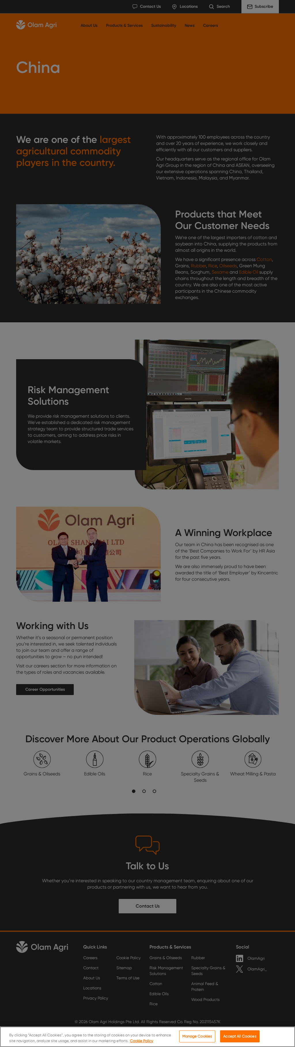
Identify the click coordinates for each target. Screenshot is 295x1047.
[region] (147, 1037)
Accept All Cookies (239, 1036)
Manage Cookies (197, 1036)
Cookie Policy (141, 1041)
